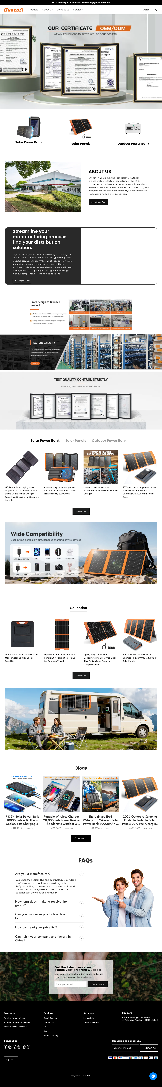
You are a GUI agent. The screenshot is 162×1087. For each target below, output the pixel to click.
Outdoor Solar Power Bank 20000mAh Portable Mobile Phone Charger (101, 490)
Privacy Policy (89, 1018)
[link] (33, 9)
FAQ (45, 1027)
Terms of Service (91, 1022)
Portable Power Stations (14, 1018)
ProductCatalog (51, 1035)
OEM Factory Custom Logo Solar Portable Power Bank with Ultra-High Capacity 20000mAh (60, 490)
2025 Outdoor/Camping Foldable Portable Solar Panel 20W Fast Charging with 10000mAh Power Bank (139, 492)
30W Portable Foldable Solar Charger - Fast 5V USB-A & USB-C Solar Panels (140, 658)
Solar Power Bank (45, 440)
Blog (45, 1031)
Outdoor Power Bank (109, 440)
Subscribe (149, 1047)
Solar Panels (75, 440)
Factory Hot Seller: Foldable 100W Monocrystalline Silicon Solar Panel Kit (21, 658)
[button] (156, 10)
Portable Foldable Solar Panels (17, 1022)
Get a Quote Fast (98, 202)
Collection (78, 608)
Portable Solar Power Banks (15, 1027)
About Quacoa (50, 1018)
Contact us (49, 1022)
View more (81, 838)
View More (81, 511)
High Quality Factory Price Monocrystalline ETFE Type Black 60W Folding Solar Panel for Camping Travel (100, 659)
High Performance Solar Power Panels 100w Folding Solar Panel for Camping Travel (59, 658)
